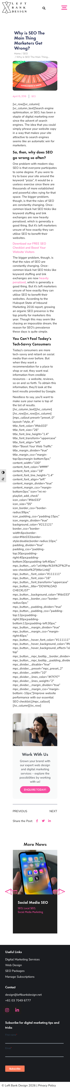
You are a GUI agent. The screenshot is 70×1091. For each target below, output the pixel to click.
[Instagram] (7, 1010)
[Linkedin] (17, 1010)
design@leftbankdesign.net (23, 995)
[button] (44, 8)
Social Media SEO (33, 902)
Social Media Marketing (30, 912)
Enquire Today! (35, 789)
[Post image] (35, 872)
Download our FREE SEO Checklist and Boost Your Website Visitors (29, 248)
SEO (33, 96)
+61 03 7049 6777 (18, 1000)
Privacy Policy (47, 1085)
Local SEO (29, 908)
